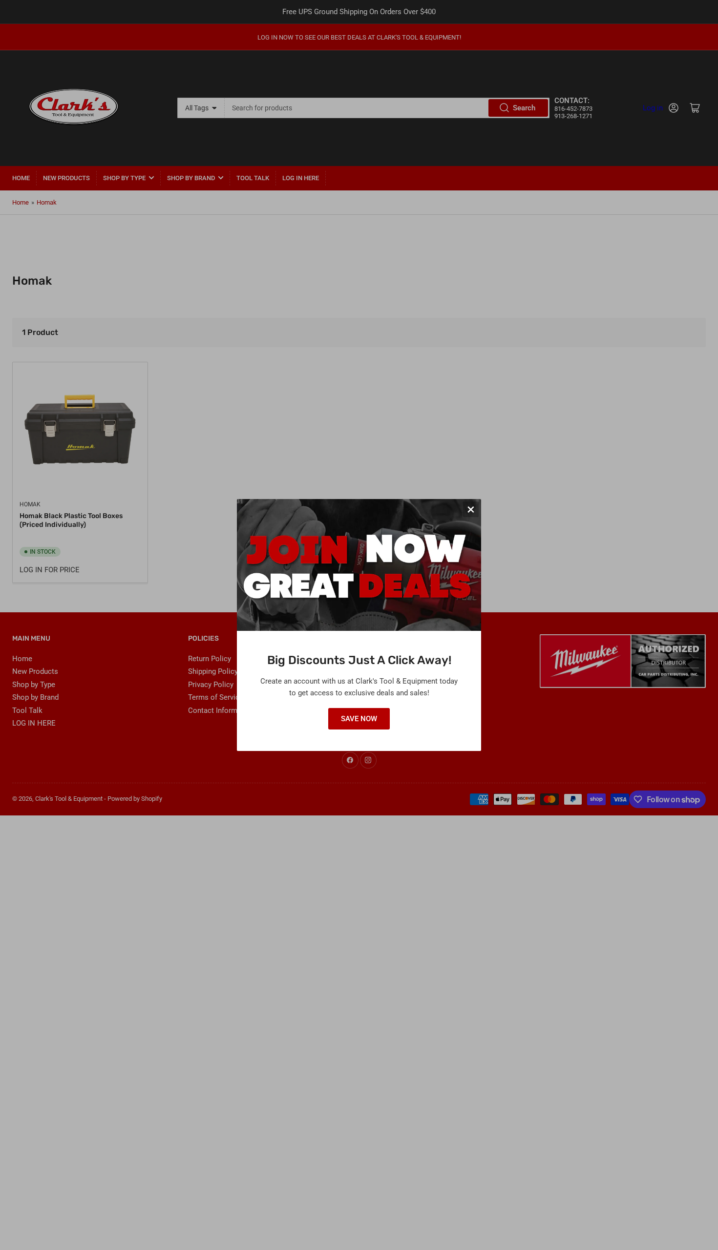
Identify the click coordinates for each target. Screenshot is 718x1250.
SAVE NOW (359, 718)
